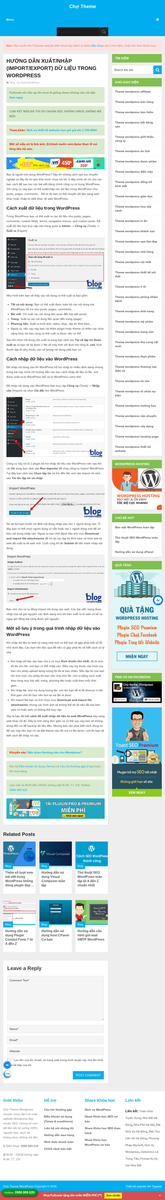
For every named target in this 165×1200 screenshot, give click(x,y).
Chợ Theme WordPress (18, 1186)
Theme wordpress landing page (137, 436)
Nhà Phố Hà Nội (144, 1124)
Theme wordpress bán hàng (134, 101)
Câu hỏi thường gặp (58, 1109)
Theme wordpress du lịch (132, 151)
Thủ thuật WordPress (27, 82)
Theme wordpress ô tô (130, 286)
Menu (10, 19)
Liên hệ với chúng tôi (59, 1128)
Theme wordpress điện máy (134, 171)
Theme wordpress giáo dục (134, 196)
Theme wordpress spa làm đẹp (136, 241)
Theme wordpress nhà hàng (134, 251)
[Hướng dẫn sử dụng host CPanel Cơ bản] (55, 912)
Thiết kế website (136, 1186)
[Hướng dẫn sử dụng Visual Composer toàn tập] (55, 854)
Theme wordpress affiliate (133, 91)
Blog (12, 82)
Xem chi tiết (113, 1195)
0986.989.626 (18, 790)
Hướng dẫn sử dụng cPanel (134, 552)
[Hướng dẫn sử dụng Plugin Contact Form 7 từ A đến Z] (19, 912)
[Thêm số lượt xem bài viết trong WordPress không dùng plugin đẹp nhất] (19, 854)
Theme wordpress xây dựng (134, 426)
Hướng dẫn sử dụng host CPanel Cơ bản (55, 935)
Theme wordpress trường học (135, 405)
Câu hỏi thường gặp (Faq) (76, 766)
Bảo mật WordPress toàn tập (134, 527)
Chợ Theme (82, 6)
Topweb (157, 1186)
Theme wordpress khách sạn (135, 231)
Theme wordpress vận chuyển (136, 416)
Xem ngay (16, 97)
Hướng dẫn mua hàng (59, 1135)
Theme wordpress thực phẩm (135, 356)
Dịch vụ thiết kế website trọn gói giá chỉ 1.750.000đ (62, 130)
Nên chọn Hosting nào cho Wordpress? (55, 752)
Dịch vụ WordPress (98, 1109)
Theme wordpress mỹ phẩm (134, 321)
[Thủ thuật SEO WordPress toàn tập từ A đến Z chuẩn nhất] (91, 854)
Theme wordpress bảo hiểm (134, 112)
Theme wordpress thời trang (134, 311)
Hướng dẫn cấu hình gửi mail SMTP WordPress (90, 935)
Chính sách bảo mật (58, 1148)
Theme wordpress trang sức (134, 331)
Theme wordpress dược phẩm (135, 161)
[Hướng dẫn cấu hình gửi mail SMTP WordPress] (91, 912)
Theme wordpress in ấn (131, 220)
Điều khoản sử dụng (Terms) (37, 766)
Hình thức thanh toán (59, 1142)
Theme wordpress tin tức (132, 381)
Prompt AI (146, 1158)
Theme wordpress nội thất (133, 262)
